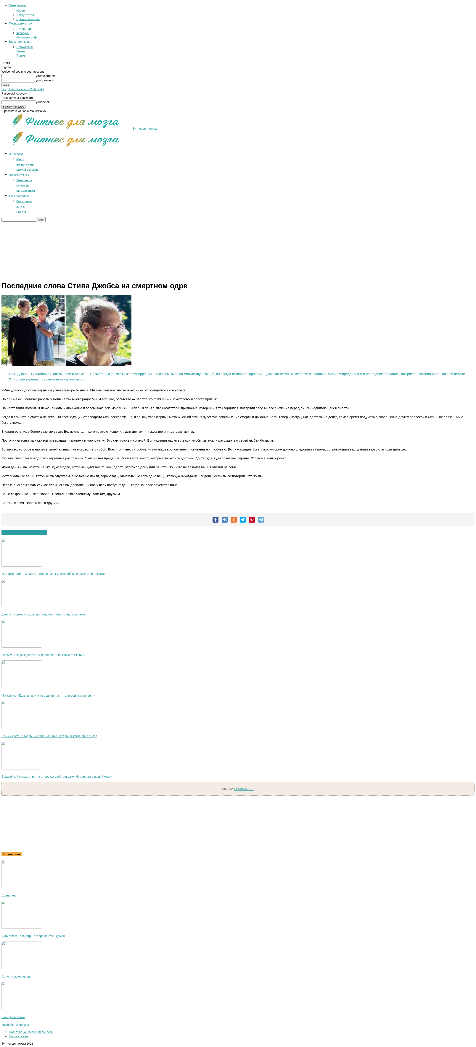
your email (43, 102)
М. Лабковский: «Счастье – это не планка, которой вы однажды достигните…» (55, 573)
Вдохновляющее (20, 41)
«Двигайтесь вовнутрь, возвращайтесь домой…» (35, 936)
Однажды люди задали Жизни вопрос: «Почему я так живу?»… (45, 655)
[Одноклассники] (234, 520)
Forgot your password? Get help (22, 89)
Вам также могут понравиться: (24, 532)
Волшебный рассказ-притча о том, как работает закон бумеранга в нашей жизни (56, 776)
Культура (22, 33)
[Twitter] (243, 520)
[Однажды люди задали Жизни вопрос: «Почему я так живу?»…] (21, 646)
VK (251, 788)
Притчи (21, 55)
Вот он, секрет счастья (16, 976)
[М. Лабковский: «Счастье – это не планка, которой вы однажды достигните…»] (21, 565)
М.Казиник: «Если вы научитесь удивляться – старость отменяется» (48, 695)
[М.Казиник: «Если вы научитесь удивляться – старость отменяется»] (21, 687)
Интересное (17, 5)
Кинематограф (26, 37)
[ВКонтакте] (225, 520)
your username (46, 76)
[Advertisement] (238, 250)
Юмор (20, 10)
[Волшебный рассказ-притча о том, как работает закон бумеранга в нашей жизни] (21, 768)
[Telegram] (261, 520)
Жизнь (20, 51)
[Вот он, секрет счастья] (21, 968)
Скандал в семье (13, 1017)
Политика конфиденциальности (31, 1032)
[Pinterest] (252, 520)
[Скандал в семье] (21, 1009)
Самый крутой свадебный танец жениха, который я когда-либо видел (49, 736)
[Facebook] (215, 520)
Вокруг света (25, 15)
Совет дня (8, 895)
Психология (24, 47)
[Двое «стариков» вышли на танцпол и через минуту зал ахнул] (21, 606)
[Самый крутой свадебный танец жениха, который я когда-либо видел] (21, 727)
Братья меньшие (28, 19)
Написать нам (18, 1036)
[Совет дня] (21, 887)
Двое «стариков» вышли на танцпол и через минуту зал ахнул (44, 614)
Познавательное (20, 23)
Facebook (241, 788)
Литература (24, 29)
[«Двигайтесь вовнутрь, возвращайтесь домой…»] (21, 927)
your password (45, 80)
